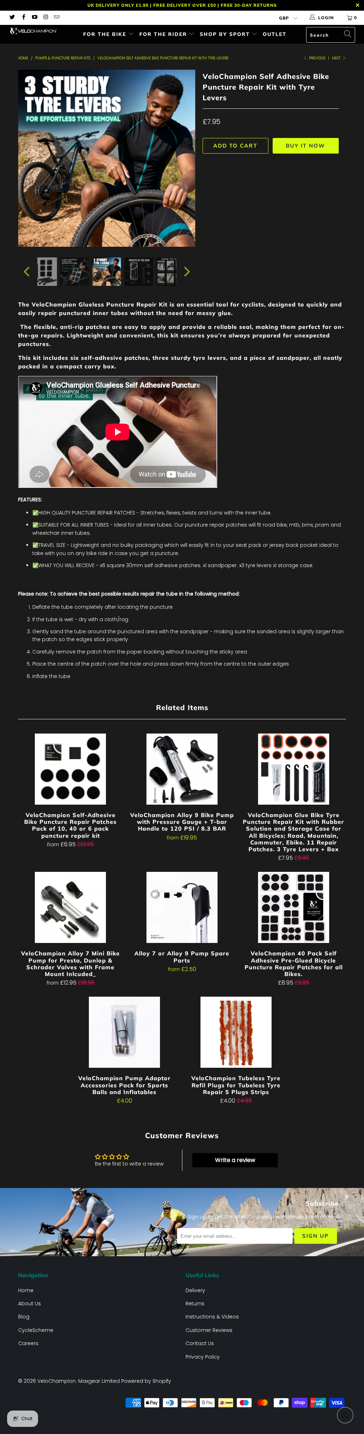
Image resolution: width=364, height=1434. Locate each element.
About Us (29, 1303)
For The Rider (164, 34)
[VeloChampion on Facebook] (23, 18)
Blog (24, 1316)
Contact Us (200, 1343)
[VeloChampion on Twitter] (12, 18)
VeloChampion (56, 1381)
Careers (28, 1343)
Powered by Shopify (146, 1381)
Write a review (235, 1160)
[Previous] (27, 158)
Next (337, 58)
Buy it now (305, 145)
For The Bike (105, 34)
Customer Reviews (209, 1330)
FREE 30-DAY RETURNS (249, 5)
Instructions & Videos (212, 1316)
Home (25, 1290)
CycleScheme (35, 1330)
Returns (195, 1303)
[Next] (186, 158)
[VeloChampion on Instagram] (45, 18)
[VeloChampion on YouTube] (34, 18)
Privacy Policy (203, 1356)
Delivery (195, 1290)
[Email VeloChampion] (56, 18)
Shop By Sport (226, 34)
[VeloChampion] (32, 31)
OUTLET (275, 34)
